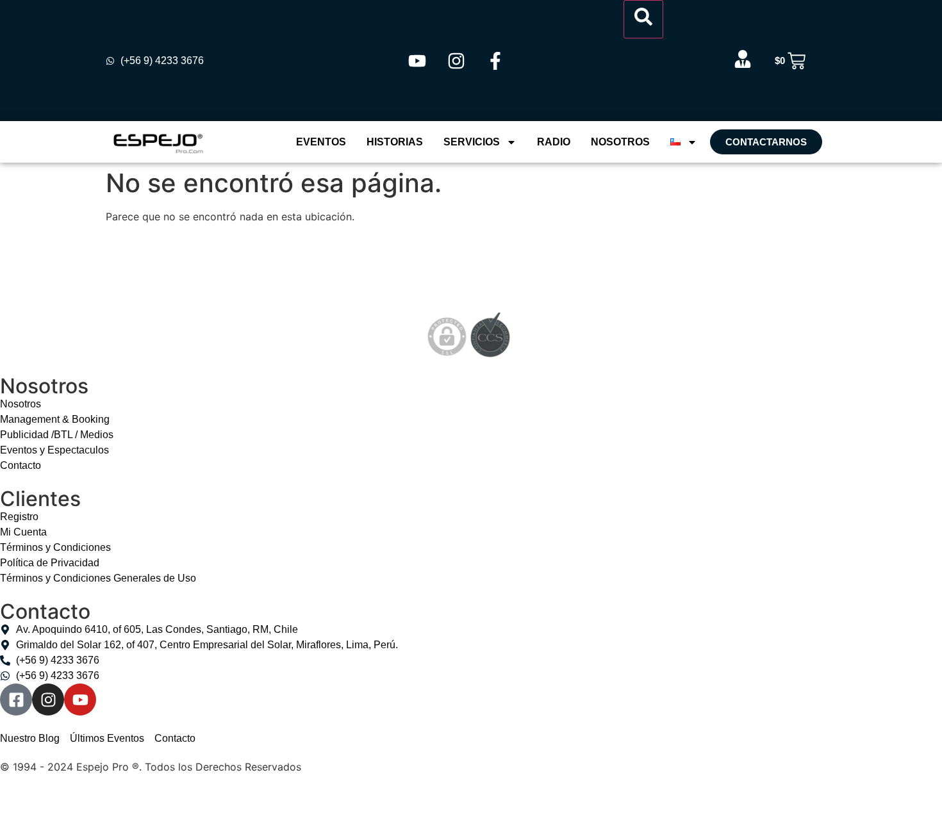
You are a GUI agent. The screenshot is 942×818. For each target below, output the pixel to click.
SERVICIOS (471, 141)
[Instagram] (456, 61)
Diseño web (28, 795)
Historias (395, 141)
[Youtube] (417, 61)
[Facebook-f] (495, 61)
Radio (553, 141)
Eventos (321, 141)
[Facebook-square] (16, 699)
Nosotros (620, 141)
